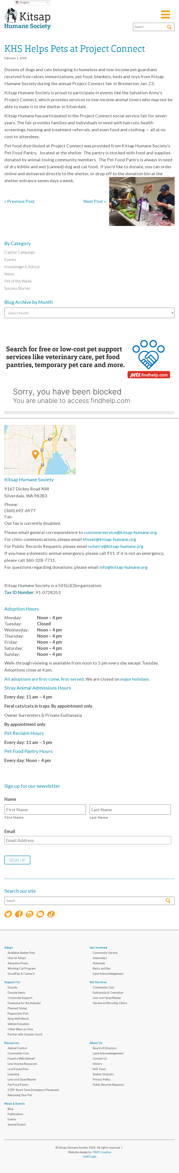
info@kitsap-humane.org (123, 567)
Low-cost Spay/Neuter (107, 998)
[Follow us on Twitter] (8, 915)
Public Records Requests (108, 1084)
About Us (96, 1043)
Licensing (13, 1074)
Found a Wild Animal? (21, 1058)
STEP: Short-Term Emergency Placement (33, 1090)
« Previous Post (19, 201)
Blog (10, 1109)
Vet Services (98, 982)
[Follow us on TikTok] (51, 915)
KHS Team (99, 1069)
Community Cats (103, 987)
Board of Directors (105, 1048)
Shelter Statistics (103, 1074)
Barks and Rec (102, 968)
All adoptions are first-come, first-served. (44, 679)
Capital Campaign (19, 252)
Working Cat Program (22, 968)
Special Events (17, 1124)
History (97, 1063)
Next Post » (94, 201)
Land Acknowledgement (108, 973)
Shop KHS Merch (18, 1018)
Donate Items (16, 992)
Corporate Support (20, 998)
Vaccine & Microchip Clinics (110, 1003)
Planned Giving (17, 1008)
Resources (11, 1043)
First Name (14, 817)
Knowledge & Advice (22, 266)
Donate (12, 987)
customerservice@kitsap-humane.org (120, 532)
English (24, 2)
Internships (100, 958)
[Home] (27, 24)
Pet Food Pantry (18, 1084)
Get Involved (98, 947)
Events (10, 259)
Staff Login (89, 1156)
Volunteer (99, 963)
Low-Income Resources (22, 1063)
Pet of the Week (18, 281)
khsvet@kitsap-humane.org (109, 539)
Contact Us (100, 1058)
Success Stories (17, 288)
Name (10, 799)
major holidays (134, 679)
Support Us (12, 982)
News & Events (14, 1103)
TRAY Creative (101, 1152)
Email (9, 831)
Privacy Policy (101, 1079)
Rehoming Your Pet (20, 1095)
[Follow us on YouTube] (40, 915)
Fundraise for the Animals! (24, 1003)
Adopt (8, 947)
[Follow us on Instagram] (29, 915)
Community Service (105, 952)
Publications (15, 1114)
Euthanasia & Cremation (108, 992)
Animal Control (17, 1048)
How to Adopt (17, 958)
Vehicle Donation (18, 1024)
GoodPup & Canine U (21, 973)
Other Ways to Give (20, 1029)
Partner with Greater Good (25, 1034)
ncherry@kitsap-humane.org (115, 546)
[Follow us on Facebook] (19, 914)
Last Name (99, 817)
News (9, 273)
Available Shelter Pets (21, 952)
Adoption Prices (18, 963)
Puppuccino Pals (18, 1013)
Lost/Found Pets (18, 1069)
